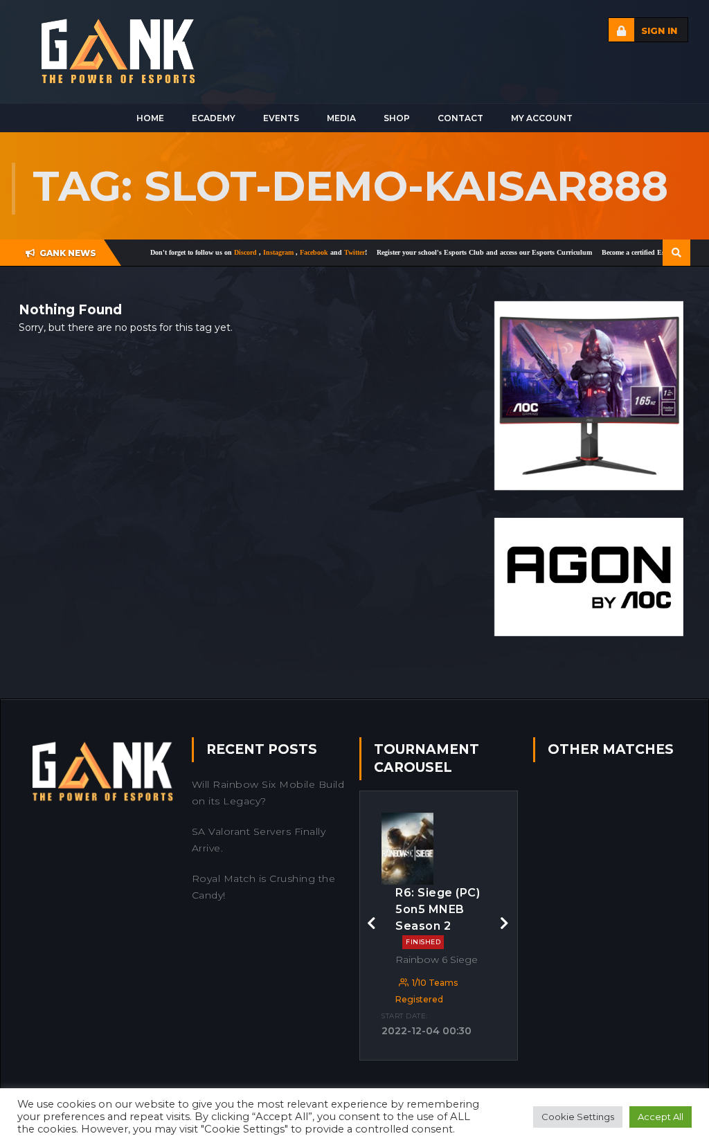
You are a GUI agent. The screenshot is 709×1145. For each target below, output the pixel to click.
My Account (542, 118)
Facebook (282, 252)
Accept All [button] (660, 1116)
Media (341, 118)
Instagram (247, 252)
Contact (460, 118)
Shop (397, 118)
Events (281, 118)
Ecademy (213, 118)
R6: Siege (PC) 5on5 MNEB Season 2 (437, 916)
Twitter (322, 252)
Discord (213, 252)
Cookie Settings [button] (577, 1116)
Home (150, 118)
